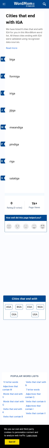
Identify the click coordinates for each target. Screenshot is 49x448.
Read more (11, 48)
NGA (40, 306)
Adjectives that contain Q (33, 396)
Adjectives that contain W (10, 388)
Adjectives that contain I (33, 407)
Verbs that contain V (36, 413)
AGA (8, 306)
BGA (19, 306)
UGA (35, 314)
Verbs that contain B (13, 416)
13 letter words (10, 382)
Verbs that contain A (36, 401)
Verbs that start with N (35, 384)
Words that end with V (12, 396)
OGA (14, 314)
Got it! (12, 442)
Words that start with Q (13, 403)
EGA (29, 306)
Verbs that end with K (12, 411)
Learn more (31, 435)
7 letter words (33, 389)
